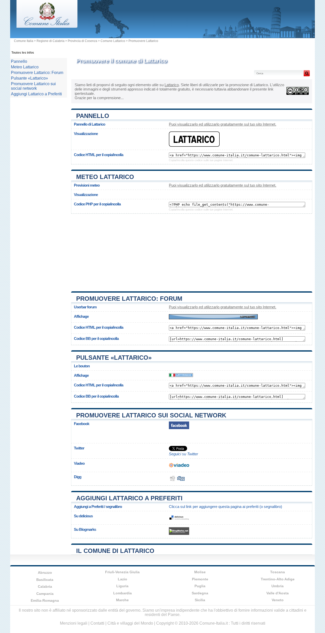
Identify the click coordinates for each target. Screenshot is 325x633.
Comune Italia (23, 41)
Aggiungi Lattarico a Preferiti (129, 498)
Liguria (122, 586)
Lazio (122, 579)
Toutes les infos (22, 52)
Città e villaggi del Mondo (130, 623)
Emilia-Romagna (45, 600)
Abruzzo (45, 572)
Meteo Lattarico (105, 176)
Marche (122, 600)
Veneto (278, 600)
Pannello (92, 115)
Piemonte (200, 579)
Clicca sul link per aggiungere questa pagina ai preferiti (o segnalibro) (225, 506)
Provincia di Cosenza (82, 41)
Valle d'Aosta (277, 593)
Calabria (45, 586)
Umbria (277, 586)
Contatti (97, 623)
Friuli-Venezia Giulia (122, 572)
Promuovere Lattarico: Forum (129, 298)
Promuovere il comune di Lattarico (121, 60)
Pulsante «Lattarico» (114, 357)
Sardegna (200, 593)
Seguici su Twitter (183, 454)
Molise (200, 572)
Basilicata (44, 580)
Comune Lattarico (113, 41)
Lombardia (122, 593)
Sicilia (200, 600)
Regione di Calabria (50, 41)
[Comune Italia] (47, 26)
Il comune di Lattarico (115, 550)
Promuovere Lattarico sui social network (151, 415)
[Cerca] (307, 73)
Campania (45, 594)
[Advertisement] (191, 250)
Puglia (199, 586)
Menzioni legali (73, 623)
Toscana (277, 572)
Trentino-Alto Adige (278, 579)
